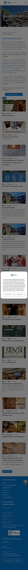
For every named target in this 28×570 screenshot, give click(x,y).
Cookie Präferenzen (12, 282)
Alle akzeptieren (8, 294)
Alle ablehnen (20, 294)
